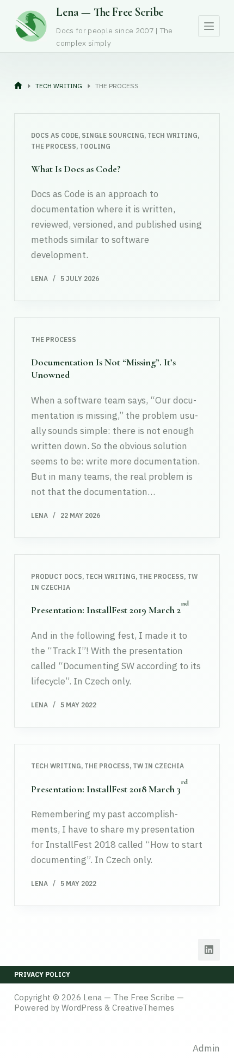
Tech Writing (172, 135)
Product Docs (56, 576)
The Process (53, 146)
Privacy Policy (42, 974)
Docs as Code (54, 135)
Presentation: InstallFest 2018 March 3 (109, 789)
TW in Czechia (158, 766)
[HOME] (18, 86)
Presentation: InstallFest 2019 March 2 (110, 610)
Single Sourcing (113, 135)
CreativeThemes (143, 1007)
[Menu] (209, 26)
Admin (206, 1048)
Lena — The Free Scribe (109, 12)
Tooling (94, 146)
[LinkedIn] (209, 950)
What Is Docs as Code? (76, 169)
